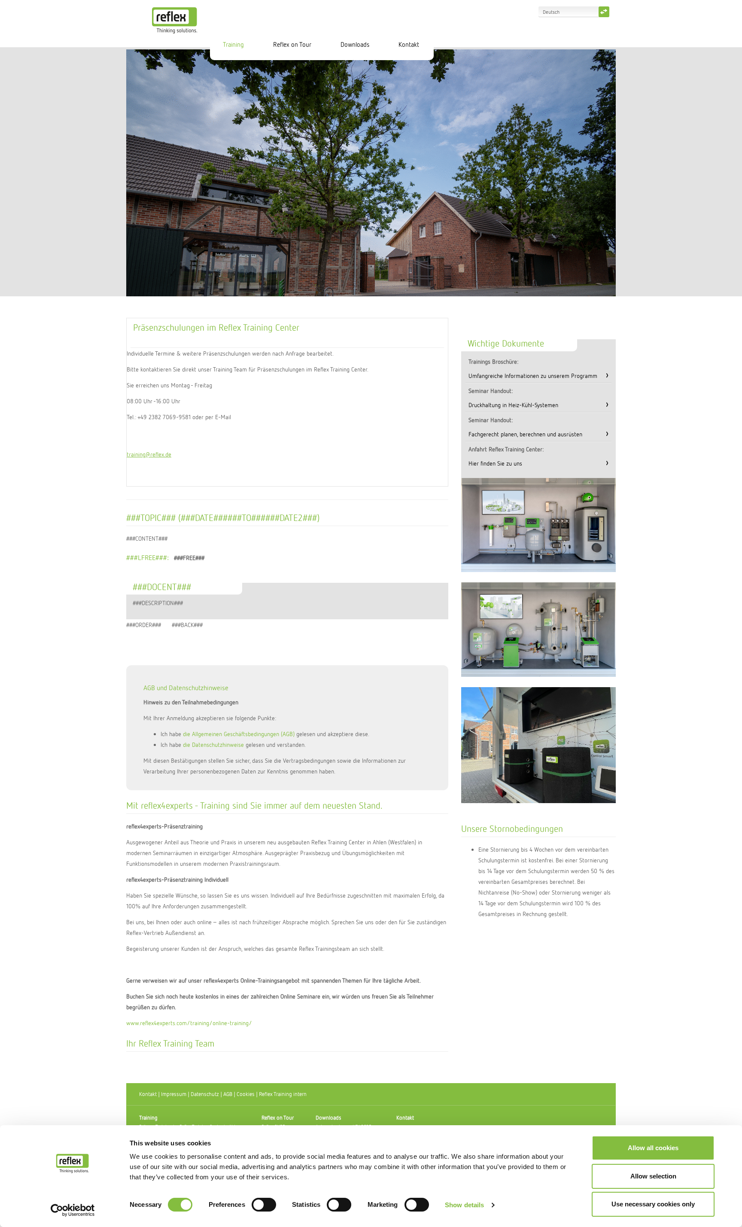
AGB (227, 1093)
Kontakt (408, 44)
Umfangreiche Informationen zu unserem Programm (532, 375)
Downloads (355, 44)
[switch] (264, 1205)
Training (233, 44)
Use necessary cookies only (653, 1204)
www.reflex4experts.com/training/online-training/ (189, 1022)
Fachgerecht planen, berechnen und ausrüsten (525, 434)
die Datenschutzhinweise (213, 744)
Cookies (246, 1093)
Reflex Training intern (283, 1093)
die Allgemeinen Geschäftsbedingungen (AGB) (239, 733)
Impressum (173, 1093)
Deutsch (551, 12)
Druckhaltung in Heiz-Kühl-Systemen (513, 404)
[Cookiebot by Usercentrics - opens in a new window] (72, 1210)
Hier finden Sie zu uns (495, 463)
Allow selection (653, 1176)
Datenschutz (205, 1093)
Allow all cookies (653, 1147)
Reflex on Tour (292, 44)
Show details (464, 1205)
